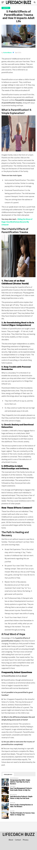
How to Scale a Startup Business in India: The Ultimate (21, 805)
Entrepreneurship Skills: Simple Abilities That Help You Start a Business (20, 782)
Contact (18, 839)
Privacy (25, 839)
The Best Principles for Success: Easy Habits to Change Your (22, 814)
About (11, 839)
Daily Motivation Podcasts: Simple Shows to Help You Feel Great (21, 797)
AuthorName (7, 52)
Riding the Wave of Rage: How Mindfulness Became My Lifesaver (17, 222)
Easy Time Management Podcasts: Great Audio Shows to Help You (21, 789)
